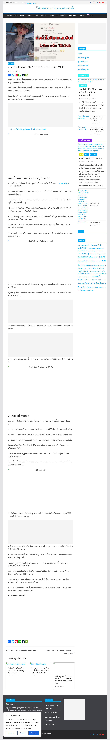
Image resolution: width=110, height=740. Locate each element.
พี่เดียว (80, 54)
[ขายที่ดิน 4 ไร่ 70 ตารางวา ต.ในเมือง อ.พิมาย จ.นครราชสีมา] (92, 81)
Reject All (22, 733)
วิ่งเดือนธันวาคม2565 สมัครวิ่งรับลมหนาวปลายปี (22, 650)
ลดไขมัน (86, 273)
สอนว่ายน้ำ (89, 277)
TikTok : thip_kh (63, 183)
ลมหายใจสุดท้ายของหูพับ (90, 158)
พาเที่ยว (22, 15)
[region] (22, 724)
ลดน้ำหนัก (81, 273)
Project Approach (93, 248)
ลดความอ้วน (101, 271)
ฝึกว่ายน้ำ (91, 268)
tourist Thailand (99, 251)
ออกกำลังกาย (87, 280)
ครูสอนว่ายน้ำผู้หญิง (96, 257)
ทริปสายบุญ (96, 265)
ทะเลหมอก (102, 265)
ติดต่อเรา (82, 15)
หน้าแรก (9, 15)
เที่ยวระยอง (103, 280)
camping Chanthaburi (82, 245)
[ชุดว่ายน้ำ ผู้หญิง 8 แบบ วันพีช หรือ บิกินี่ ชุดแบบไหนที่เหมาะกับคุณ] (83, 120)
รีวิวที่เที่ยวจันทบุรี (98, 268)
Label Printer (49, 724)
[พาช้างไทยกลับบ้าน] (83, 224)
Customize (11, 733)
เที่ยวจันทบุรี (96, 280)
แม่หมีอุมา (20, 71)
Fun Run (91, 245)
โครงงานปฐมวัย (91, 287)
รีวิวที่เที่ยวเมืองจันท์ (83, 271)
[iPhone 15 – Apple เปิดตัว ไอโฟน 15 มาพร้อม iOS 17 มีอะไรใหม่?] (38, 664)
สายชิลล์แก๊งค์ (93, 99)
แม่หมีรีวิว (43, 15)
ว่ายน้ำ (16, 15)
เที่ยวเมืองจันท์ (81, 283)
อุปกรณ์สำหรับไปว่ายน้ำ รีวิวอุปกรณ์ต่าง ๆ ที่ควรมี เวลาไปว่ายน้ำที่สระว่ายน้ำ (97, 129)
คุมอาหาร (98, 261)
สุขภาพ (52, 15)
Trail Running (83, 254)
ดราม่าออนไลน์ (60, 15)
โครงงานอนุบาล (101, 287)
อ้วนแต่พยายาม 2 (83, 65)
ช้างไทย (86, 154)
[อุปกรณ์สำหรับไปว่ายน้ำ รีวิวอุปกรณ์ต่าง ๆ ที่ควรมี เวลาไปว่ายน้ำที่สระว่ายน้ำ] (83, 131)
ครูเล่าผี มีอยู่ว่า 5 (83, 58)
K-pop (95, 245)
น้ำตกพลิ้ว (87, 268)
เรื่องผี (85, 287)
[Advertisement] (39, 115)
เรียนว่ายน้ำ (89, 283)
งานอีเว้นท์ (29, 15)
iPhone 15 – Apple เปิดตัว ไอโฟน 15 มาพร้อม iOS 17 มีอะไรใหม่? (40, 670)
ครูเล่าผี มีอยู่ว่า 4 (83, 69)
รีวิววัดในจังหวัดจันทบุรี (93, 271)
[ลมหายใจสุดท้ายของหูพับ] (92, 147)
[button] (47, 15)
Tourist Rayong (90, 251)
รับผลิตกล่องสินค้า (51, 713)
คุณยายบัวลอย (30, 3)
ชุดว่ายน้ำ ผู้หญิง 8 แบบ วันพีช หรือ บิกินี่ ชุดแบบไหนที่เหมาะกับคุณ (97, 118)
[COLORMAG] (11, 705)
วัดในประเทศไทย (98, 273)
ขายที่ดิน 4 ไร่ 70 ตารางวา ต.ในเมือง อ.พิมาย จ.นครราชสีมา (91, 92)
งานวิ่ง (36, 15)
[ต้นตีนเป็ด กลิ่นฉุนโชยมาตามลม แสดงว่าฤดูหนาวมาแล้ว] (16, 664)
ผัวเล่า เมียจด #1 (94, 203)
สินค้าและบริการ (73, 15)
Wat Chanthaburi (93, 254)
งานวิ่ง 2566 (85, 265)
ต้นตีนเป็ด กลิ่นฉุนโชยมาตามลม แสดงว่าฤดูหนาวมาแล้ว (16, 670)
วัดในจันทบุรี (91, 273)
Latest (81, 154)
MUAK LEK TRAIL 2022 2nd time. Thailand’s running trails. (59, 652)
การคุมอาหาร (100, 254)
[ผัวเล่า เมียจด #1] (83, 204)
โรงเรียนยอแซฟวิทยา (86, 290)
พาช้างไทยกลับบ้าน (95, 222)
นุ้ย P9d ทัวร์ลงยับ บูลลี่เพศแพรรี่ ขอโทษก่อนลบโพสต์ (28, 129)
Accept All (33, 733)
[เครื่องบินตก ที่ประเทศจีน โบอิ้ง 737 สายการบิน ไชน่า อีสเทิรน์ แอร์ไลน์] (64, 664)
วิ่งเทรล (85, 277)
